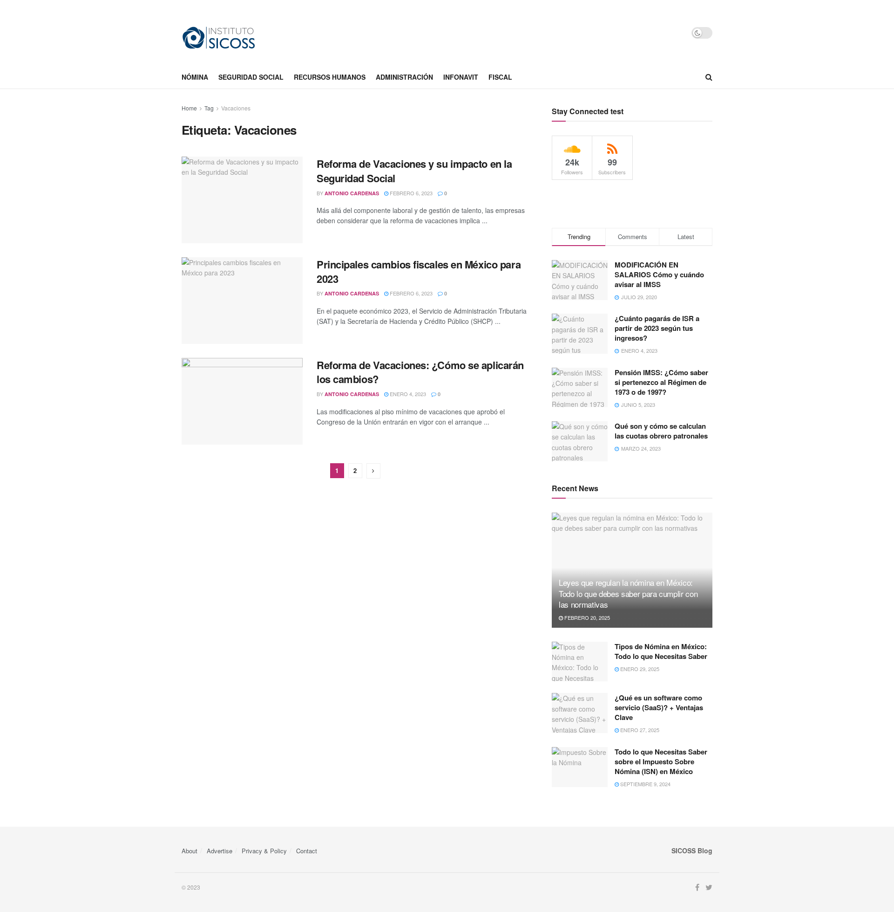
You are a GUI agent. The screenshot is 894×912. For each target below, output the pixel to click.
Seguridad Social (251, 77)
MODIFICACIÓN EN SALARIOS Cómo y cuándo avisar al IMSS (659, 274)
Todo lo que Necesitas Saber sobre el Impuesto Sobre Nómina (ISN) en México (661, 761)
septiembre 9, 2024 (644, 784)
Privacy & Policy (264, 850)
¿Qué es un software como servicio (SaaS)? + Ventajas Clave (659, 707)
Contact (306, 850)
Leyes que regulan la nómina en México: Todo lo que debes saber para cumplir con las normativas (628, 593)
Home (189, 108)
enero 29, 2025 (639, 668)
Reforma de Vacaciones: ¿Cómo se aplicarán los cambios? (420, 372)
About (189, 850)
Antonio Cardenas (352, 193)
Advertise (219, 850)
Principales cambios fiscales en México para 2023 (419, 271)
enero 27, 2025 (639, 730)
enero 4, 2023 (407, 394)
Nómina (195, 77)
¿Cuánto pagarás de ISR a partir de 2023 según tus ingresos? (657, 328)
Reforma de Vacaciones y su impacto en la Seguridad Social (414, 170)
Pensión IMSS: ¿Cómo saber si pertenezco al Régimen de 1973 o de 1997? (661, 382)
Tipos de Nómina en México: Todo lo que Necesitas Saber (661, 651)
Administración (404, 77)
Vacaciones (236, 108)
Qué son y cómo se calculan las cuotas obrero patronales (661, 431)
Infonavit (460, 77)
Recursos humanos (330, 77)
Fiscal (500, 77)
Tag (209, 108)
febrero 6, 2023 (410, 193)
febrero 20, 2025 (586, 617)
